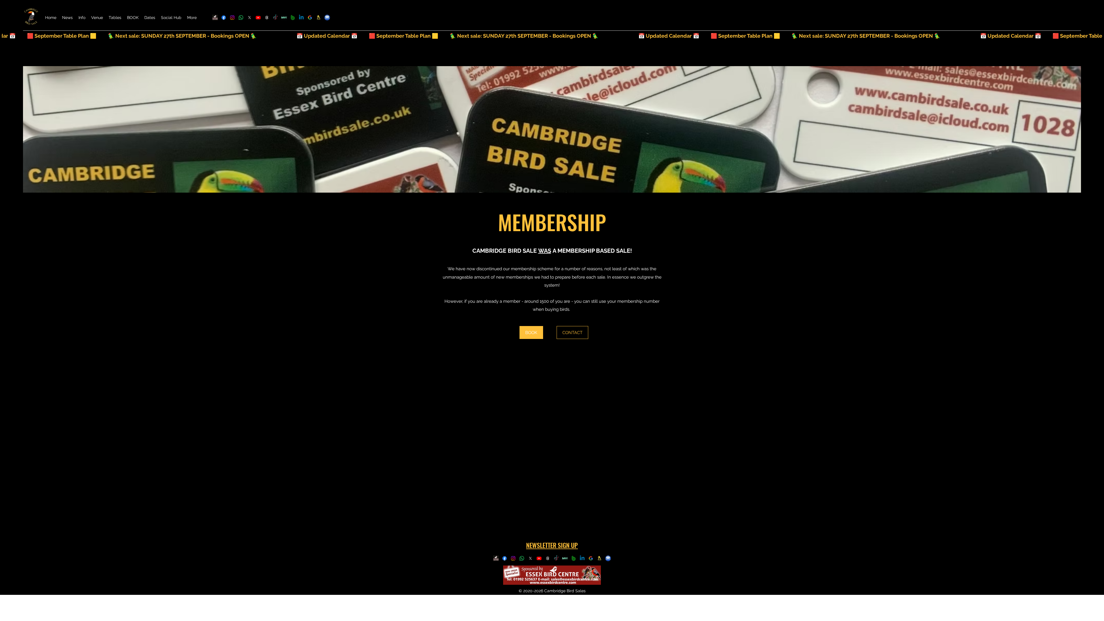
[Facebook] (224, 17)
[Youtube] (258, 17)
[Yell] (318, 17)
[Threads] (267, 17)
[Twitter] (249, 17)
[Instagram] (232, 17)
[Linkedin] (301, 17)
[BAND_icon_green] (293, 17)
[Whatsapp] (241, 17)
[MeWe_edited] (284, 17)
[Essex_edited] (215, 17)
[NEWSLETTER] (327, 17)
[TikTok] (275, 17)
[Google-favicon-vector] (310, 17)
